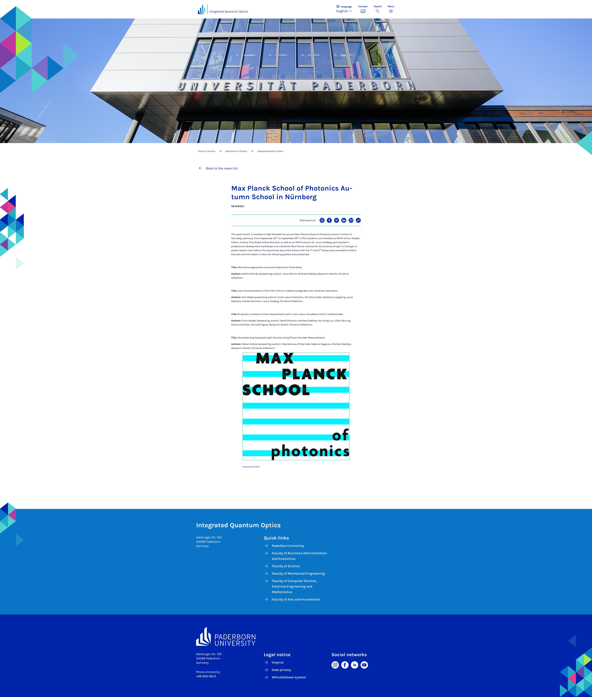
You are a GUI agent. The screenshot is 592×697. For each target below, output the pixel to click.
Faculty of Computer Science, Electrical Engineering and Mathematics (294, 586)
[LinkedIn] (354, 665)
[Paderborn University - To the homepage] (201, 9)
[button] (346, 9)
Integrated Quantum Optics (228, 11)
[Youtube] (364, 665)
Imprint (278, 662)
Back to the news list (222, 168)
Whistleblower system (289, 677)
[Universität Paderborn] (296, 636)
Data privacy (281, 670)
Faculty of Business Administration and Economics (299, 556)
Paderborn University (288, 546)
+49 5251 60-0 (206, 676)
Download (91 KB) (251, 466)
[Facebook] (345, 665)
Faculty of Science (286, 566)
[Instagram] (335, 665)
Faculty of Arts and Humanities (296, 599)
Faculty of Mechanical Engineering (298, 574)
